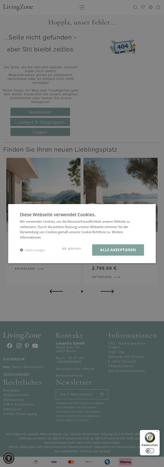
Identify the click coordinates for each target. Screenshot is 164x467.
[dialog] (82, 233)
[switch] (150, 450)
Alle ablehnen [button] (71, 249)
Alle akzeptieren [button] (118, 249)
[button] (32, 250)
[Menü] (157, 432)
